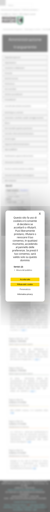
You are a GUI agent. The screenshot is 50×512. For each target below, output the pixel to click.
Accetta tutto (25, 279)
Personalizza (25, 289)
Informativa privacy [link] (25, 294)
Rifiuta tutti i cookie (25, 284)
